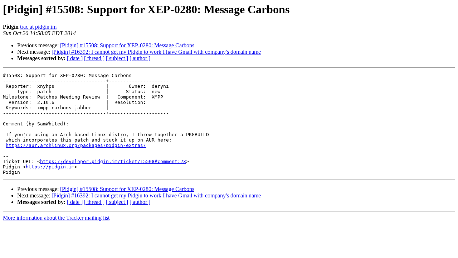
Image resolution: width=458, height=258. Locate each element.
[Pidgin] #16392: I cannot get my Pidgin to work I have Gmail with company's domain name (156, 52)
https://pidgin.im (50, 166)
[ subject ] (117, 58)
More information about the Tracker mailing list (56, 218)
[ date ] (75, 58)
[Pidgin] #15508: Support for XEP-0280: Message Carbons (127, 45)
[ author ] (140, 58)
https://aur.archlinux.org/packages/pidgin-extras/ (76, 145)
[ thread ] (94, 58)
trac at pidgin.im (38, 27)
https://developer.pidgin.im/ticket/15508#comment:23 (113, 161)
